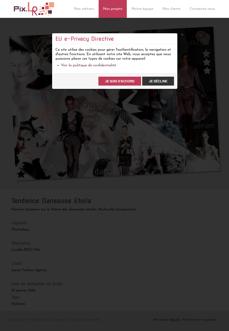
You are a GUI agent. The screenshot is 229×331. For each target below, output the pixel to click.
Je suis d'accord (119, 81)
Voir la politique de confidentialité (88, 65)
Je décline (158, 81)
